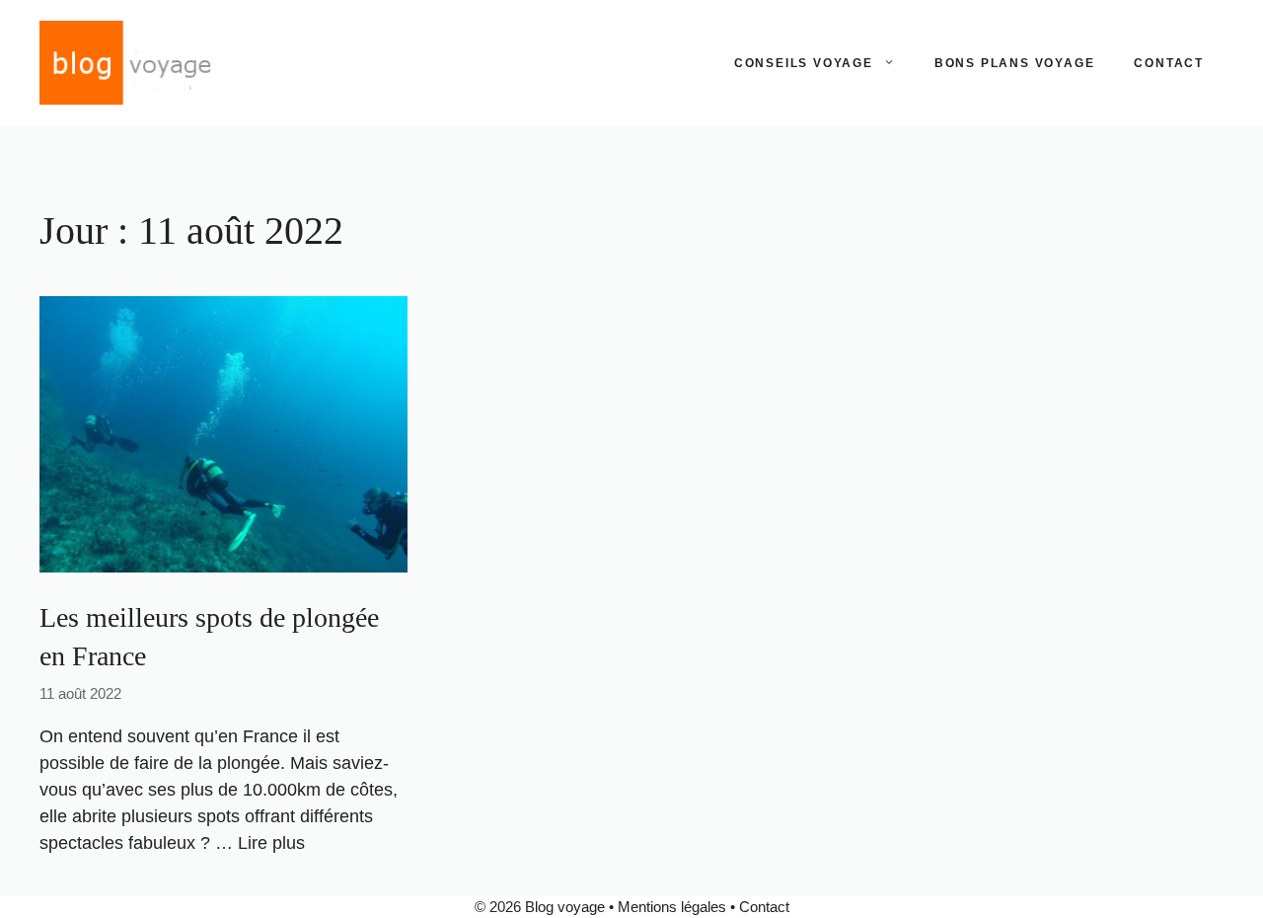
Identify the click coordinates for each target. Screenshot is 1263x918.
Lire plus (271, 843)
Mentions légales (672, 906)
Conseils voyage (803, 63)
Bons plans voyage (1014, 63)
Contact (1169, 63)
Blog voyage (565, 906)
